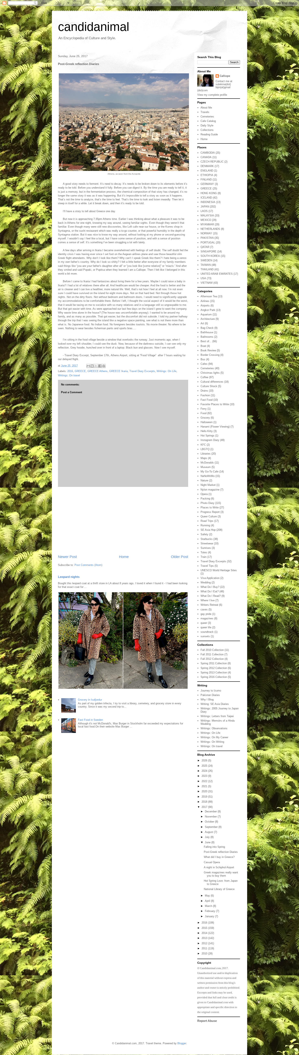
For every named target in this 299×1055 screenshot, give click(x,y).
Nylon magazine (210, 489)
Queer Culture (209, 516)
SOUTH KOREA (210, 255)
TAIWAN (206, 264)
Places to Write (210, 507)
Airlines (205, 301)
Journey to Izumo (211, 690)
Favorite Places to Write (215, 404)
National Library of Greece (219, 889)
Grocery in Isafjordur (90, 699)
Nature (204, 480)
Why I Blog (207, 699)
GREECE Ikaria (118, 371)
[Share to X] (96, 366)
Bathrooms (207, 336)
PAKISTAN (207, 237)
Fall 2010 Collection (212, 649)
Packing (205, 498)
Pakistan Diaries (210, 695)
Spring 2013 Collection (214, 672)
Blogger (181, 1043)
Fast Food (207, 399)
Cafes (204, 363)
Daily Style (207, 125)
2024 (205, 770)
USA (203, 278)
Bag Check (207, 327)
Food (203, 413)
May (208, 895)
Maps (204, 458)
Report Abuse (207, 1020)
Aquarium (206, 314)
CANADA (206, 157)
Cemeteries (207, 116)
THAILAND (207, 269)
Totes (204, 552)
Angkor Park (208, 310)
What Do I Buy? (210, 586)
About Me (206, 107)
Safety (204, 534)
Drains (204, 390)
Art (202, 323)
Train (203, 556)
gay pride (206, 613)
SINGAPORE (208, 251)
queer (204, 622)
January (210, 916)
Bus (203, 359)
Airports (205, 305)
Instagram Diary (210, 440)
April (208, 900)
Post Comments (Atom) (88, 565)
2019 (205, 796)
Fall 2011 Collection (212, 654)
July (208, 837)
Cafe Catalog (208, 121)
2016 (70, 371)
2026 (205, 760)
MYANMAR (207, 224)
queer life (206, 627)
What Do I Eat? (210, 591)
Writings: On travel (69, 375)
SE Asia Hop (208, 529)
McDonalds (207, 462)
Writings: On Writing (212, 741)
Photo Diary (207, 503)
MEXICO (206, 219)
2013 (205, 938)
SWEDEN (206, 260)
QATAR (205, 247)
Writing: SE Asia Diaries (215, 704)
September (211, 826)
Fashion (205, 395)
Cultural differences (212, 381)
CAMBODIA (208, 152)
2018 (205, 801)
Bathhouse (207, 332)
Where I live (208, 600)
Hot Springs (207, 435)
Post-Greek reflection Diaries (221, 851)
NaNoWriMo (208, 476)
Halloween (207, 422)
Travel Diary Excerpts (142, 371)
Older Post (179, 557)
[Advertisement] (123, 520)
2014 (205, 933)
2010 (205, 953)
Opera (204, 494)
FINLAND (206, 179)
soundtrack (207, 631)
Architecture (208, 318)
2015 (205, 927)
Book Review (208, 350)
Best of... (206, 341)
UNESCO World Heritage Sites (219, 570)
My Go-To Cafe (209, 471)
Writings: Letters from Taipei (217, 716)
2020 (205, 791)
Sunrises (206, 547)
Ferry (204, 408)
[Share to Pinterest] (104, 366)
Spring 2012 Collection (214, 668)
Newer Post (67, 557)
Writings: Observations (214, 728)
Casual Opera (212, 862)
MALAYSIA (207, 215)
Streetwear (207, 543)
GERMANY (207, 184)
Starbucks (207, 539)
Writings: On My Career (214, 737)
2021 (205, 786)
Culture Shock (209, 386)
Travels (205, 112)
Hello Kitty (207, 431)
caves (204, 609)
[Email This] (88, 366)
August (209, 832)
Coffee (204, 377)
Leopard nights (69, 577)
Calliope (225, 75)
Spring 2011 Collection (214, 663)
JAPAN (205, 206)
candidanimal (93, 27)
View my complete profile (212, 94)
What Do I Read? (211, 595)
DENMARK (207, 166)
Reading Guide (209, 134)
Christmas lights (210, 372)
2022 (205, 781)
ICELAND (206, 197)
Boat (203, 345)
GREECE (80, 371)
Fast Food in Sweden (90, 719)
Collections (207, 129)
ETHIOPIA (207, 175)
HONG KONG (209, 193)
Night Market (208, 484)
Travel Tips (207, 565)
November (211, 816)
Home (124, 557)
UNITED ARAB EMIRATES (217, 273)
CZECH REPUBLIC (212, 161)
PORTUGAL (208, 242)
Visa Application (210, 578)
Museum (206, 467)
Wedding (206, 582)
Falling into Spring (214, 846)
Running (205, 525)
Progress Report (210, 511)
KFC (203, 444)
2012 (205, 943)
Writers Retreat (209, 604)
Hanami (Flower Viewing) (215, 426)
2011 (205, 948)
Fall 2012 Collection (212, 658)
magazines (207, 618)
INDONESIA (208, 202)
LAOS (204, 211)
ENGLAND (207, 170)
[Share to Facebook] (100, 366)
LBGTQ (205, 449)
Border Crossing (210, 354)
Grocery (205, 417)
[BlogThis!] (92, 366)
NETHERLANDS (210, 228)
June (208, 842)
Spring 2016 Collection (214, 676)
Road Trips (207, 520)
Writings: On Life (166, 371)
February (210, 911)
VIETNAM (207, 282)
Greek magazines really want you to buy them (221, 874)
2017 (205, 807)
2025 (205, 765)
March (209, 905)
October (210, 821)
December (211, 811)
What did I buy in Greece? (219, 857)
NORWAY (206, 233)
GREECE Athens (97, 371)
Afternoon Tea (209, 296)
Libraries (206, 453)
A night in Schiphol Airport (219, 867)
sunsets (205, 636)
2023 (205, 775)
